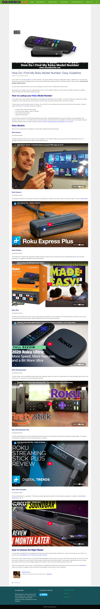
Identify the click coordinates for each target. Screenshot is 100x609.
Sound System (52, 2)
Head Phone (64, 2)
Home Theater (40, 2)
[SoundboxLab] (15, 2)
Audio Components (77, 2)
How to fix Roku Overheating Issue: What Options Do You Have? (55, 121)
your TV (22, 106)
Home (32, 2)
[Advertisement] (50, 15)
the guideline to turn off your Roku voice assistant (33, 555)
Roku (29, 79)
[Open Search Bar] (97, 2)
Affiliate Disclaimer (69, 590)
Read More (49, 574)
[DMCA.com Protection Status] (43, 595)
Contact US (67, 597)
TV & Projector (16, 582)
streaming (82, 565)
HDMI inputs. (84, 198)
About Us (89, 2)
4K (77, 256)
